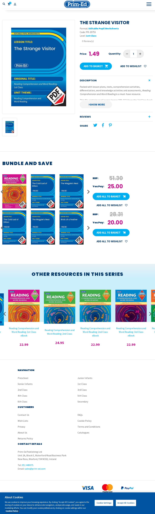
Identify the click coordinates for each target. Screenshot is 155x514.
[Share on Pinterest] (110, 125)
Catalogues (83, 432)
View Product (23, 296)
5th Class (82, 395)
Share (84, 126)
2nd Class (22, 389)
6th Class (22, 401)
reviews (85, 116)
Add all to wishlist (110, 205)
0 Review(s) (88, 41)
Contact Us (23, 414)
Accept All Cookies (125, 503)
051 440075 (27, 465)
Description (88, 80)
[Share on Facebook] (103, 125)
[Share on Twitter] (95, 125)
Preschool (23, 377)
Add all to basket (109, 196)
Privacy (21, 426)
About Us (22, 432)
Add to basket (93, 66)
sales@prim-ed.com (35, 468)
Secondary (83, 401)
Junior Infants (85, 377)
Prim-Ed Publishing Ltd (77, 4)
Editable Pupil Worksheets (104, 28)
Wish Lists (23, 420)
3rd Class (82, 389)
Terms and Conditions (89, 426)
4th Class (22, 395)
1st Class (91, 35)
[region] (77, 503)
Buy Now (24, 304)
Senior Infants (25, 383)
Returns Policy (25, 438)
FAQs (80, 414)
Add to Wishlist (131, 66)
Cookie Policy (84, 420)
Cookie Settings (104, 503)
